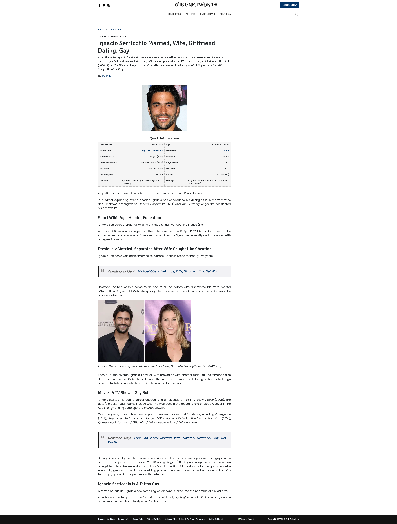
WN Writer (107, 76)
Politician (225, 14)
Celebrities (174, 14)
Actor (226, 150)
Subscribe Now (290, 5)
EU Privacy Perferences (196, 519)
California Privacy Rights (174, 519)
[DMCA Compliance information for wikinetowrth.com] (247, 519)
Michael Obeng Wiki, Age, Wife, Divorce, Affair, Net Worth (179, 271)
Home (101, 29)
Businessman (207, 14)
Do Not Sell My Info (216, 519)
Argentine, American (152, 150)
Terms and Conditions (106, 519)
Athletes (190, 14)
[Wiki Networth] (196, 5)
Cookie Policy (138, 519)
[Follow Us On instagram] (108, 5)
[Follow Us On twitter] (104, 5)
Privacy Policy (123, 519)
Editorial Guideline (154, 519)
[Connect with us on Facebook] (99, 5)
